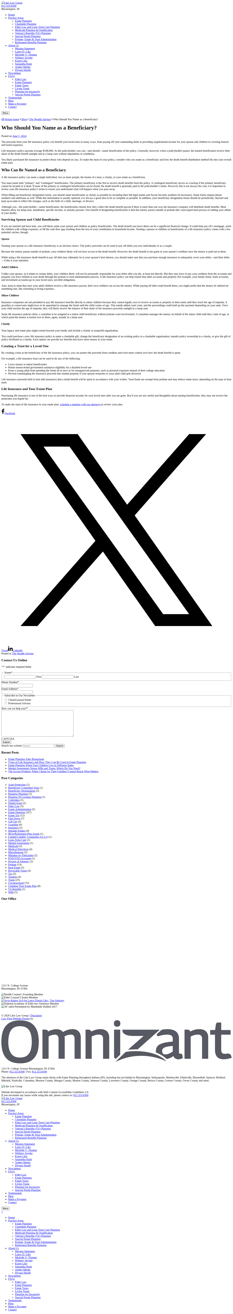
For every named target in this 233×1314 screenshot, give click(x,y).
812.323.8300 (80, 1095)
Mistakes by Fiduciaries (21, 855)
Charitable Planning (25, 24)
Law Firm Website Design (15, 1018)
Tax (10, 873)
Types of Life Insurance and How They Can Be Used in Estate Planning (47, 762)
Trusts (11, 879)
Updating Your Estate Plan (22, 886)
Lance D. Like (23, 51)
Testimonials (15, 97)
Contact (12, 106)
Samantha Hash (23, 63)
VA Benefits (14, 889)
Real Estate (14, 867)
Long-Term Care (17, 840)
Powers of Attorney (18, 861)
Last (76, 676)
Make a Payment (17, 103)
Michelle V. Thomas (26, 54)
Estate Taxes (21, 85)
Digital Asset (15, 803)
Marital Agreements (18, 843)
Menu (5, 113)
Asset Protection (17, 784)
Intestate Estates (16, 830)
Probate (12, 864)
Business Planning (18, 793)
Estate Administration (19, 809)
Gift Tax (12, 821)
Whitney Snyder (24, 57)
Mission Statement (25, 48)
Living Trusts (22, 88)
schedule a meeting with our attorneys (80, 404)
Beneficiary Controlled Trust (23, 787)
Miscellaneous (16, 852)
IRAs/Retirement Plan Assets (23, 833)
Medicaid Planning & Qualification (34, 30)
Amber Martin (22, 67)
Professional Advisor (19, 703)
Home (11, 14)
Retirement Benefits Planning (31, 42)
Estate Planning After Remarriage (26, 759)
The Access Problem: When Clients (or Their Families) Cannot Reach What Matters (53, 771)
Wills (11, 892)
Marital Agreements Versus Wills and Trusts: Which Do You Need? (44, 768)
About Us (13, 45)
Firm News (14, 818)
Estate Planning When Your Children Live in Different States (41, 765)
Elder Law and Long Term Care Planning (37, 27)
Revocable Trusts (17, 870)
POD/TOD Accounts (19, 858)
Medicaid (13, 846)
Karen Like (21, 60)
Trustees (12, 876)
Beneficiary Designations (21, 790)
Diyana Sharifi (23, 70)
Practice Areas (16, 17)
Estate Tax (13, 815)
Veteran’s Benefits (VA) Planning (33, 33)
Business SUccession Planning (24, 797)
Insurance (13, 827)
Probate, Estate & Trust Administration (35, 39)
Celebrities (14, 800)
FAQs (11, 76)
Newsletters (14, 73)
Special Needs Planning (28, 36)
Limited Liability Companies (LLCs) (28, 836)
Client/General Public (19, 699)
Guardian (13, 824)
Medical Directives (18, 849)
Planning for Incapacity (27, 91)
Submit (6, 742)
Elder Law (20, 79)
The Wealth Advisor (23, 653)
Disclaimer (36, 1015)
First (38, 676)
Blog (10, 100)
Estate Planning (23, 20)
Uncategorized (16, 883)
